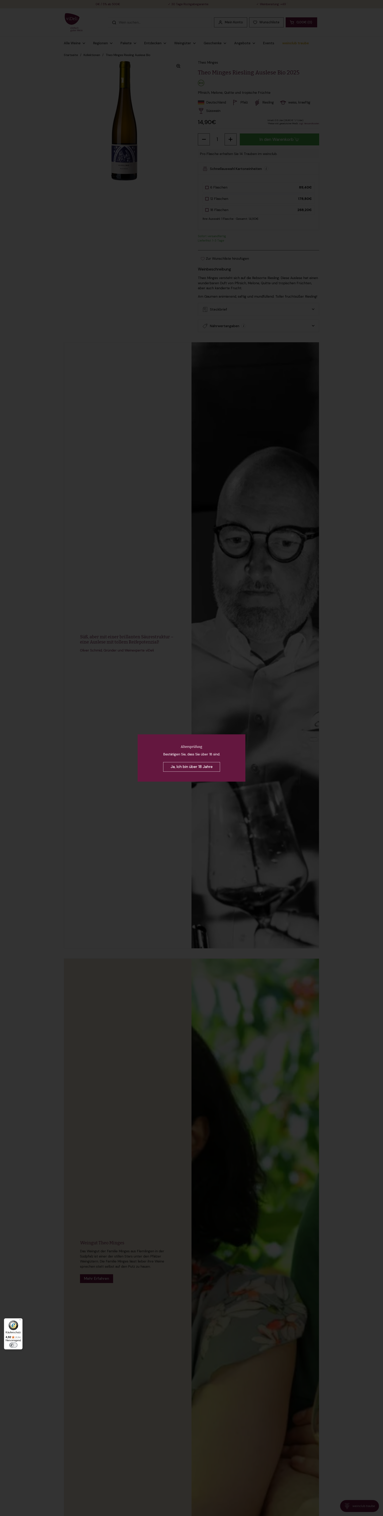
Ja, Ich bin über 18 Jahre (192, 766)
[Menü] (20, 1320)
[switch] (13, 1345)
